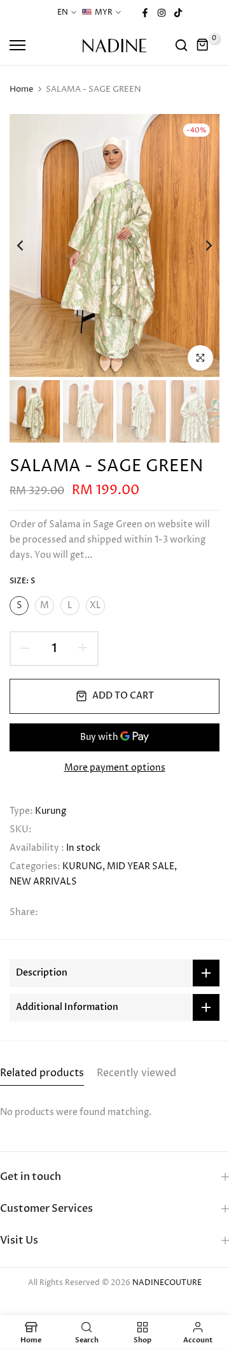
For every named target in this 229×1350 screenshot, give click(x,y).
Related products (42, 1073)
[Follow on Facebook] (145, 12)
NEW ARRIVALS (43, 882)
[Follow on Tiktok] (178, 12)
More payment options (114, 768)
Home (21, 89)
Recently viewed (136, 1073)
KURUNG (82, 866)
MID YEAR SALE (140, 866)
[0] (203, 45)
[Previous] (28, 246)
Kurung (50, 811)
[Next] (200, 246)
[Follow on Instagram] (161, 12)
